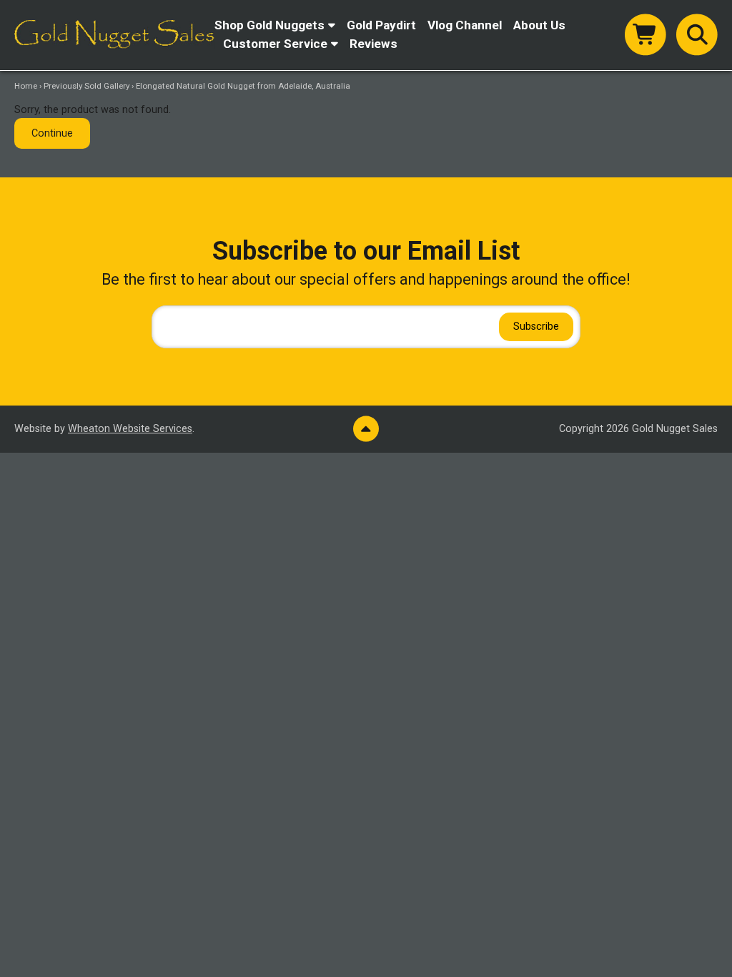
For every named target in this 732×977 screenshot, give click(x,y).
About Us (539, 25)
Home (25, 86)
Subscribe (536, 326)
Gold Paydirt (381, 25)
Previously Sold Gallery (86, 86)
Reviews (373, 43)
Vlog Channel (464, 25)
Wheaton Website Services (130, 429)
